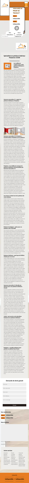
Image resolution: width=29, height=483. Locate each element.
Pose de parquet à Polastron (7, 464)
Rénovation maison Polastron (14, 462)
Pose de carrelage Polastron (13, 454)
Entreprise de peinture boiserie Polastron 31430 (22, 464)
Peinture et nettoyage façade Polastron (14, 459)
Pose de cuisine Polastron (6, 458)
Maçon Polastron (14, 464)
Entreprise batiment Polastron (6, 454)
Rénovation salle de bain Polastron (7, 461)
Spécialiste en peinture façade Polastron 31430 (22, 460)
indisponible (16, 18)
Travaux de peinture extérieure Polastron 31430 (22, 455)
